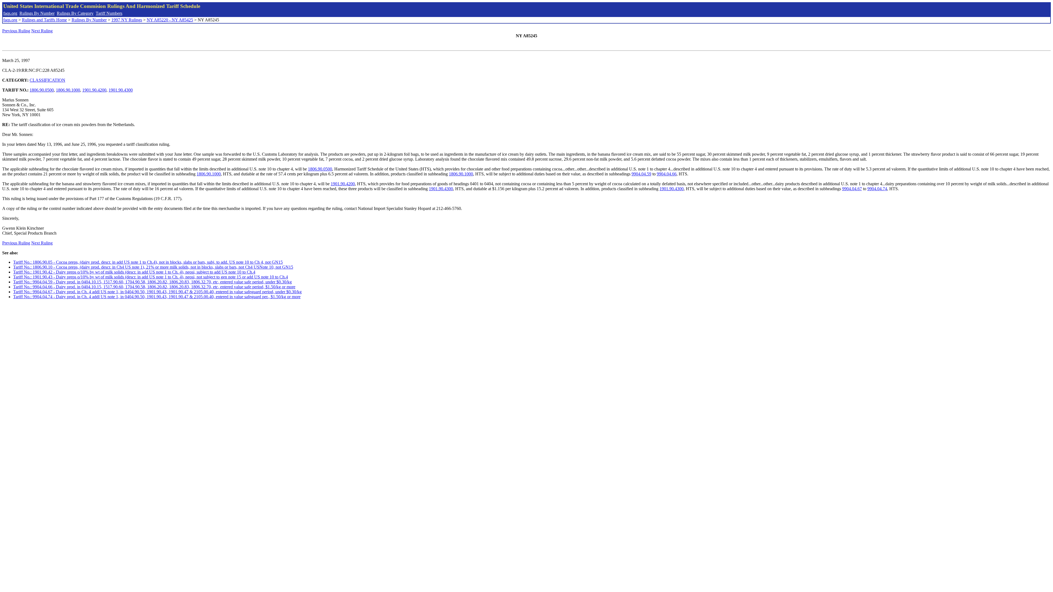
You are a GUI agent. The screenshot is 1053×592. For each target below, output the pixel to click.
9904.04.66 (666, 174)
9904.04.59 (641, 174)
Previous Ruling (16, 31)
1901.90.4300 (121, 90)
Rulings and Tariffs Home (44, 20)
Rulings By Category (75, 13)
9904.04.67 (852, 188)
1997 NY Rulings (126, 20)
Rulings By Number (37, 13)
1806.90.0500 (42, 90)
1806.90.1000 (68, 90)
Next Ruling (42, 31)
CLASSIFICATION (47, 80)
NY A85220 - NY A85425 (170, 20)
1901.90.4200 (94, 90)
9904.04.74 (877, 188)
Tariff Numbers (109, 13)
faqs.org (10, 13)
